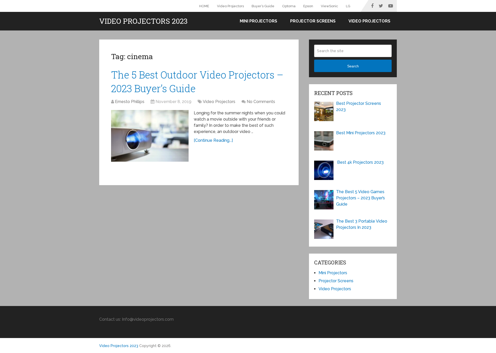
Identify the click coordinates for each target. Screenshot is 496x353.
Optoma (289, 6)
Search (353, 66)
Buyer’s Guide (263, 6)
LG (348, 6)
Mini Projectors (258, 21)
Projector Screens (313, 21)
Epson (308, 6)
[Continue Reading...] (213, 140)
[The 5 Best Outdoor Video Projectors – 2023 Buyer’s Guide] (150, 136)
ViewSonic (329, 6)
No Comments (261, 101)
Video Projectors (230, 6)
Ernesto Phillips (129, 101)
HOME (204, 6)
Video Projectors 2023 (143, 21)
